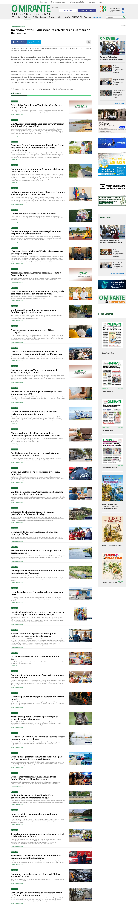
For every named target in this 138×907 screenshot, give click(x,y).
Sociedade (14, 26)
